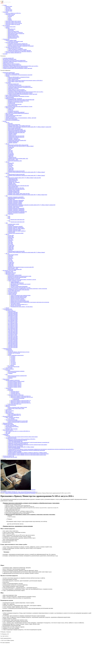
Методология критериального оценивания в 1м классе (17, 96)
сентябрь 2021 (11, 262)
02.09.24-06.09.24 (11, 311)
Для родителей (6, 39)
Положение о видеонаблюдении (12, 120)
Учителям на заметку (12, 291)
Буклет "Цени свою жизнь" (14, 290)
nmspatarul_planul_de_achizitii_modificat (16, 228)
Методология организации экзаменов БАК (17, 375)
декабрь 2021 (11, 265)
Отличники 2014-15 (15, 391)
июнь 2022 (10, 150)
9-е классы (13, 360)
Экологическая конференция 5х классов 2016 (18, 420)
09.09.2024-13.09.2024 (13, 312)
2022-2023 (8, 433)
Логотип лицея (9, 10)
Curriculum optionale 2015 (8, 58)
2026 (7, 222)
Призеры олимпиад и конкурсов (13, 380)
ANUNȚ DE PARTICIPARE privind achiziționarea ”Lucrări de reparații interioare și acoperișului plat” (28, 442)
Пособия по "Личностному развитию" (16, 112)
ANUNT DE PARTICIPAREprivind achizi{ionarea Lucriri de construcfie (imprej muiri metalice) (27, 444)
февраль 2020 (11, 237)
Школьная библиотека (8, 423)
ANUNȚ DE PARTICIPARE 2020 (15, 441)
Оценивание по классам (13, 111)
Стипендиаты (9, 409)
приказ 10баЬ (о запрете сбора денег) (16, 81)
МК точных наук (11, 28)
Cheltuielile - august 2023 (13, 138)
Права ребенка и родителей (14, 278)
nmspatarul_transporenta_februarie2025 (16, 200)
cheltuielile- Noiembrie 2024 (13, 192)
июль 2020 (10, 243)
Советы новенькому (15, 281)
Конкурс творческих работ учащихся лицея (17, 407)
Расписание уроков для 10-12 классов (14, 23)
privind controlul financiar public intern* (14, 115)
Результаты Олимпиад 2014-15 (14, 382)
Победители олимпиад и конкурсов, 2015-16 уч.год (22, 397)
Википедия (10, 350)
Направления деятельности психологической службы (19, 276)
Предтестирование (12, 372)
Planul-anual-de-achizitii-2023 (14, 124)
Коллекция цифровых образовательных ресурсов (18, 351)
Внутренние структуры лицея (9, 270)
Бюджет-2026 (11, 225)
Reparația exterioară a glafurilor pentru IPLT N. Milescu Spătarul (21, 446)
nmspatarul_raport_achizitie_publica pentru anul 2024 (19, 193)
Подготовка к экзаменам (8, 368)
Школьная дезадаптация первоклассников (17, 277)
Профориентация (14, 285)
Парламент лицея (9, 271)
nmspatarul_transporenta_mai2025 (15, 202)
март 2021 (10, 256)
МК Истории (11, 30)
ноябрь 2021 (10, 264)
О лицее (5, 5)
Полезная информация (13, 493)
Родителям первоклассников (12, 42)
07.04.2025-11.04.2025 (12, 340)
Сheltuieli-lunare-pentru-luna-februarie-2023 (17, 131)
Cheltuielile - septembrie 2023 (14, 139)
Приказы (7, 75)
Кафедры (7, 27)
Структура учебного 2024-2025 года (13, 52)
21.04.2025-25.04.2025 (13, 345)
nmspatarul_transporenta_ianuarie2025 (16, 196)
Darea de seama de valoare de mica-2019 (16, 170)
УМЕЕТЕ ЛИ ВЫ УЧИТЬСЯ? (17, 282)
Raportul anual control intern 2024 (17, 221)
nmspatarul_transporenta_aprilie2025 (15, 201)
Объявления (5, 434)
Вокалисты (10, 389)
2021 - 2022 (8, 432)
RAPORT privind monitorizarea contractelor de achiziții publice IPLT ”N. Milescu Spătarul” (26, 172)
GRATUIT (10, 250)
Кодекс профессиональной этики (13, 95)
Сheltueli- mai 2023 (12, 134)
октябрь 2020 (11, 246)
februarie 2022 (11, 147)
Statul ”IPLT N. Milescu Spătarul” (12, 73)
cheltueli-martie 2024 (12, 181)
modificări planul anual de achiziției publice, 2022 (18, 158)
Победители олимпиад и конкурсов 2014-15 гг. (21, 396)
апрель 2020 (10, 239)
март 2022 (10, 148)
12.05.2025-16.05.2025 (13, 346)
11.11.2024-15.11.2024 (12, 322)
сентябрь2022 (11, 154)
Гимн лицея (8, 8)
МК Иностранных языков (13, 36)
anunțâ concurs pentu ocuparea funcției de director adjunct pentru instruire (23, 436)
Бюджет (4, 121)
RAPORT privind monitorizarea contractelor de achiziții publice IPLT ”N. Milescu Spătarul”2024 (27, 194)
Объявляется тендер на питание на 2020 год (17, 440)
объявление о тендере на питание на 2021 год (18, 443)
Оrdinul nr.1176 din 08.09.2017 (14, 78)
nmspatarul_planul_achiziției (13, 190)
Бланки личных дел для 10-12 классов (11, 63)
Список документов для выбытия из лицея (17, 49)
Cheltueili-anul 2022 (12, 157)
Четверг (10, 18)
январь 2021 (10, 255)
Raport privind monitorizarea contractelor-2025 (17, 211)
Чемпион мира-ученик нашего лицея (16, 408)
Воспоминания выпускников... (12, 426)
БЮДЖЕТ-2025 (11, 199)
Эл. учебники (11, 365)
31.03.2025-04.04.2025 (13, 339)
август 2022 (10, 152)
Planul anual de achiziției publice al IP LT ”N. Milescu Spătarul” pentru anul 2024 (24, 177)
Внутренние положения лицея (9, 59)
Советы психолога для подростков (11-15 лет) (20, 287)
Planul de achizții (11, 232)
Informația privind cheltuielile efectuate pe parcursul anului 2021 (21, 267)
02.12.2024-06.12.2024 (13, 323)
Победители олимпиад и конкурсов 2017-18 (20, 401)
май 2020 (10, 241)
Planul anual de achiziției (13, 254)
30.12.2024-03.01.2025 (13, 328)
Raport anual (10, 213)
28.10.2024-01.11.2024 (12, 321)
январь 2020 (10, 236)
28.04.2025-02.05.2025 (13, 342)
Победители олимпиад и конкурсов (15, 394)
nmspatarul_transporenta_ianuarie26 (15, 226)
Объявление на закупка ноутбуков (15, 445)
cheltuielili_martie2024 (12, 142)
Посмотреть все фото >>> (32, 491)
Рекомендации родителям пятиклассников (20, 301)
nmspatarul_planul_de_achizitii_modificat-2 (17, 230)
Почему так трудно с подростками (18, 299)
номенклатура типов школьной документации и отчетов (15, 67)
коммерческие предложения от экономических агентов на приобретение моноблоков (26, 450)
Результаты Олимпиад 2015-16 (14, 383)
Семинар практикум (12, 293)
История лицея (9, 9)
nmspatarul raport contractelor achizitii (15, 233)
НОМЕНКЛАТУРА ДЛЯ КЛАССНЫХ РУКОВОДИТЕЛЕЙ (21, 99)
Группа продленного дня (8, 455)
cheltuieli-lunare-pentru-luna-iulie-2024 (16, 187)
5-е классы (13, 356)
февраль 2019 (11, 163)
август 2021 (10, 261)
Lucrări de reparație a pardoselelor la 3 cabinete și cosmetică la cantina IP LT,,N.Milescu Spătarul (27, 452)
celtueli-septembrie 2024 (13, 186)
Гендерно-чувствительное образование (19, 286)
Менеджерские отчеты (8, 429)
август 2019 (10, 167)
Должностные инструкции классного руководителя (14, 60)
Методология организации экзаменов (16, 371)
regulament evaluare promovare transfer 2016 (12, 64)
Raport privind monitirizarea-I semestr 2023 (16, 130)
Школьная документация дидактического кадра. (18, 100)
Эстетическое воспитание (18, 398)
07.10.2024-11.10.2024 (12, 316)
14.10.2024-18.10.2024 (13, 318)
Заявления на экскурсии (8, 62)
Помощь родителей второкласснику (18, 297)
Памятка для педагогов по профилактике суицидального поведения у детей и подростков (27, 288)
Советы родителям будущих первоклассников (20, 295)
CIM (6, 215)
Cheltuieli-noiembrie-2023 (13, 141)
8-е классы (13, 359)
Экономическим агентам (11, 437)
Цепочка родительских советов (17, 298)
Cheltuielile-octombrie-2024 (13, 191)
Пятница (10, 19)
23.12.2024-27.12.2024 (13, 327)
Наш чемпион (9, 411)
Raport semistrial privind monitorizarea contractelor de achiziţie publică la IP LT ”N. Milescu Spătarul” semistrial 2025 (31, 204)
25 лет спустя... (9, 427)
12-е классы (13, 364)
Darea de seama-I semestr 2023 (14, 127)
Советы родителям (12, 294)
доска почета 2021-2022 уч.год (14, 403)
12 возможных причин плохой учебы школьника (18, 289)
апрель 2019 (10, 165)
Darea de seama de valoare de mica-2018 (16, 174)
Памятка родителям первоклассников (19, 296)
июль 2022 (10, 151)
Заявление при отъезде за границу (15, 48)
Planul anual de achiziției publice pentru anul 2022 (18, 144)
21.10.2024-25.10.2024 (13, 319)
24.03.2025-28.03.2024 (13, 338)
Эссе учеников (11, 418)
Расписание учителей (10, 14)
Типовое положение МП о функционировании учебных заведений (17, 68)
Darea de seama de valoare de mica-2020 (16, 251)
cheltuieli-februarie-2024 (13, 180)
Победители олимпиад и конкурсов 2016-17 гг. (21, 400)
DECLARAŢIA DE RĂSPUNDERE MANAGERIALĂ (17, 113)
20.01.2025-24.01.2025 (13, 331)
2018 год (7, 173)
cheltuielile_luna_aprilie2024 (14, 182)
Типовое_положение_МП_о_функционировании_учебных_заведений (21, 117)
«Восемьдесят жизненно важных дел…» (19, 304)
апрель (9, 149)
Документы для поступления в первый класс (18, 43)
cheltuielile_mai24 (11, 183)
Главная (6, 493)
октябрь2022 (10, 155)
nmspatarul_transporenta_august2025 (15, 206)
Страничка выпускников (8, 424)
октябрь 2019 (11, 168)
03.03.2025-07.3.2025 (12, 334)
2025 (7, 195)
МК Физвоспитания (12, 38)
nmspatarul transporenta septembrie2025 (16, 208)
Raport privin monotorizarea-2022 (15, 160)
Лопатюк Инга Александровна (14, 275)
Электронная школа (7, 348)
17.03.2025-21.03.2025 (13, 333)
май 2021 (10, 259)
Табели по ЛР (11, 108)
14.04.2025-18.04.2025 (13, 341)
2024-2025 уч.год (9, 310)
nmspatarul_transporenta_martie (14, 229)
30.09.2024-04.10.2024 (13, 315)
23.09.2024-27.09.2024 (13, 314)
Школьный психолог (10, 273)
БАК (7, 374)
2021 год (7, 253)
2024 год (7, 176)
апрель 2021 (10, 258)
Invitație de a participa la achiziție (14, 451)
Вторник (10, 16)
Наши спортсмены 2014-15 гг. (14, 414)
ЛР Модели (10, 109)
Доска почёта (8, 388)
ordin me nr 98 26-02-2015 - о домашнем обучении (18, 77)
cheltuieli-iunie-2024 (12, 184)
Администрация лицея (10, 26)
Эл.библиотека (9, 349)
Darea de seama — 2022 (13, 159)
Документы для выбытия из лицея (13, 47)
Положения (8, 82)
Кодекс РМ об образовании (11, 118)
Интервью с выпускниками (11, 428)
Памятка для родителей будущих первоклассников (19, 44)
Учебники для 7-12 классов (14, 353)
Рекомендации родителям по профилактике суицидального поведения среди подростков (30, 302)
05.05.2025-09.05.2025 (13, 344)
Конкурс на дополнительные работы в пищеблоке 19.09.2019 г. (21, 439)
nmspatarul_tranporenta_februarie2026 (16, 227)
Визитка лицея (9, 6)
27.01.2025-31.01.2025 (13, 336)
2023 (9, 218)
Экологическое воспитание (11, 419)
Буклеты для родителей (16, 305)
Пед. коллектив (6, 25)
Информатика (16, 399)
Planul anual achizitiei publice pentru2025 (16, 198)
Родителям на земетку (15, 303)
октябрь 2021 (11, 263)
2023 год (7, 122)
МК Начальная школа (12, 34)
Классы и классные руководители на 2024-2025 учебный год (19, 51)
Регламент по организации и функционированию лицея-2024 (19, 74)
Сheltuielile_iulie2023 (12, 133)
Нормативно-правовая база (9, 72)
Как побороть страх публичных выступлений (20, 284)
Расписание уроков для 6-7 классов (13, 21)
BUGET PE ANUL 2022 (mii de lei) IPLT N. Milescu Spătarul (20, 146)
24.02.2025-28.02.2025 (13, 332)
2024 (9, 220)
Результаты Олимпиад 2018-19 (14, 385)
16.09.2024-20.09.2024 (13, 313)
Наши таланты (6, 379)
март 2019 (10, 164)
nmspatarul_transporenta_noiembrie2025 (16, 210)
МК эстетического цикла (13, 31)
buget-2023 (10, 123)
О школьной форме (10, 97)
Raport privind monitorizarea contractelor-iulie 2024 (18, 185)
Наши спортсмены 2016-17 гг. (14, 415)
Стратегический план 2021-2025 (10, 457)
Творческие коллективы (11, 405)
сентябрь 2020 (11, 245)
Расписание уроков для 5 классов (13, 24)
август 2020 (10, 244)
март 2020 (10, 238)
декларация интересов (10, 116)
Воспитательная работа (8, 416)
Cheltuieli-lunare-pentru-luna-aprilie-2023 (16, 132)
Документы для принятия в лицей (15, 41)
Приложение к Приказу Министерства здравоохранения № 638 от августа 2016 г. (20, 66)
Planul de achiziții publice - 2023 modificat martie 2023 (19, 125)
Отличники (10, 390)
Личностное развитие (10, 107)
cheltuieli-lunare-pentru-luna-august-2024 (16, 189)
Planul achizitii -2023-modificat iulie (15, 129)
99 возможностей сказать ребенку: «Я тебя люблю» (22, 306)
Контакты (5, 53)
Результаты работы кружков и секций (16, 381)
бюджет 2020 (11, 235)
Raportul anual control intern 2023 (17, 219)
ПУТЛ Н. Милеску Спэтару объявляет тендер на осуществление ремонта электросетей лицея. (28, 453)
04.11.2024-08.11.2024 (12, 320)
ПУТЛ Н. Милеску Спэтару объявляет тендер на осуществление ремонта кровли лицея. (27, 454)
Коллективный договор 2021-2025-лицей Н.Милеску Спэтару (19, 106)
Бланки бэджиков (9, 114)
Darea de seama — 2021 (13, 268)
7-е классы (13, 358)
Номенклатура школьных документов (14, 98)
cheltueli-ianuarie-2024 (12, 178)
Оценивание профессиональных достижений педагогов (15, 61)
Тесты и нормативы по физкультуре (16, 355)
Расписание (5, 12)
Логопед (7, 307)
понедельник (11, 15)
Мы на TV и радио (10, 410)
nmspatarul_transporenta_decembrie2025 (16, 212)
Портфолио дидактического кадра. (15, 101)
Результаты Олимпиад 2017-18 (14, 384)
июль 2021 (10, 260)
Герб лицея (8, 7)
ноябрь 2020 (10, 247)
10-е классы (13, 362)
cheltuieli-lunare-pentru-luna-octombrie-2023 (17, 140)
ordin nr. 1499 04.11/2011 (13, 79)
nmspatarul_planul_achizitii (13, 207)
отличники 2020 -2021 (15, 393)
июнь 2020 (10, 242)
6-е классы (13, 357)
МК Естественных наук (13, 35)
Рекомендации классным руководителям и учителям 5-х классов (22, 279)
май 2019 (10, 166)
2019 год (7, 161)
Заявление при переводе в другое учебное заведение (19, 50)
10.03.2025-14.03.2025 (13, 337)
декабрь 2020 (11, 249)
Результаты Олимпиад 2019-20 (14, 386)
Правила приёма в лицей (11, 40)
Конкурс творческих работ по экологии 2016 (17, 422)
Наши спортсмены (10, 413)
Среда (9, 17)
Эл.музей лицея (9, 367)
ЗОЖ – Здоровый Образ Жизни (12, 417)
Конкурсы (8, 406)
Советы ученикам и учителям (14, 280)
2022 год (7, 143)
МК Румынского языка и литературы (16, 33)
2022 (9, 217)
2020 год (7, 234)
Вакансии (8, 435)
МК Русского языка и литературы (15, 32)
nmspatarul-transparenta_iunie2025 (15, 203)
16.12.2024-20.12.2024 (13, 325)
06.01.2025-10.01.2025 (13, 329)
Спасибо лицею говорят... (11, 425)
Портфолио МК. (11, 103)
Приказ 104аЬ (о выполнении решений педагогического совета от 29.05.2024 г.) (25, 80)
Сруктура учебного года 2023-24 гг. (13, 13)
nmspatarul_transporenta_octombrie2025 (16, 209)
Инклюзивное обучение (11, 272)
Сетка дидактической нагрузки (15, 104)
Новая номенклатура (12, 105)
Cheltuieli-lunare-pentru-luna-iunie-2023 (16, 135)
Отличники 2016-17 (15, 392)
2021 (9, 216)
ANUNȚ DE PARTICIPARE (14, 448)
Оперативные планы (7, 308)
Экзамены (10, 373)
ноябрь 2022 (10, 156)
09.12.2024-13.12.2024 (13, 324)
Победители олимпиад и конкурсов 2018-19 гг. (21, 402)
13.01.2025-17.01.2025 (13, 330)
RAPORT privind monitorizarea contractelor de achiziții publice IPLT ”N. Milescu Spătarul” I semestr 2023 (29, 126)
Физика (9, 354)
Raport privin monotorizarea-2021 (15, 269)
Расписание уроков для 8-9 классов (13, 22)
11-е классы (13, 363)
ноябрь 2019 (10, 169)
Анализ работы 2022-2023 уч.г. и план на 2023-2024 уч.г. (18, 431)
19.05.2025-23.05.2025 (13, 347)
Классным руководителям (13, 366)
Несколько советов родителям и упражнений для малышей (21, 45)
